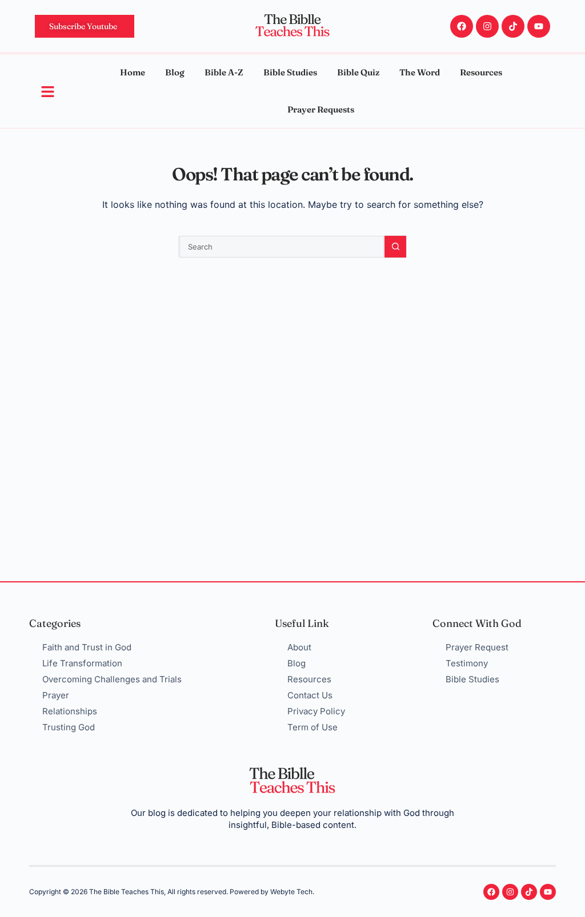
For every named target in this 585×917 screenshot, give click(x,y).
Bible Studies (290, 72)
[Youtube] (538, 26)
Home (132, 72)
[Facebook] (461, 26)
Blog (175, 72)
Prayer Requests (320, 109)
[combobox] (281, 246)
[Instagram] (487, 26)
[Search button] (395, 247)
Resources (481, 72)
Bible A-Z (224, 72)
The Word (419, 72)
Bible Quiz (358, 72)
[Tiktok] (513, 26)
